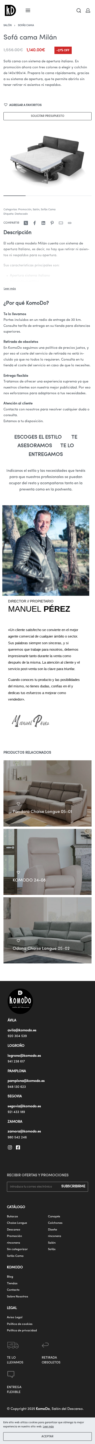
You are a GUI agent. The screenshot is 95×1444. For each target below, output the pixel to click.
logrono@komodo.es (24, 1056)
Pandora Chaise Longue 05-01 (42, 812)
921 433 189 (16, 1112)
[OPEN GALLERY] (47, 158)
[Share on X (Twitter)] (26, 223)
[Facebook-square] (18, 1147)
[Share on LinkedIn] (43, 223)
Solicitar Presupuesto (47, 116)
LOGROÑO (16, 1046)
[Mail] (61, 223)
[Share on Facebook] (35, 223)
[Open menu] (27, 10)
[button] (22, 105)
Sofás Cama (26, 25)
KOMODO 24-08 (29, 880)
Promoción (24, 209)
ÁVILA (12, 1020)
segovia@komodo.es (24, 1106)
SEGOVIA (15, 1096)
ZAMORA (15, 1122)
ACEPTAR (47, 1436)
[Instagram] (10, 1147)
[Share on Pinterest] (52, 223)
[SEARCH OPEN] (78, 10)
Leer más (48, 1427)
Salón (7, 25)
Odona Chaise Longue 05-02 (41, 949)
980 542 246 (17, 1137)
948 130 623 (17, 1087)
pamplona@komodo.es (26, 1081)
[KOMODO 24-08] (47, 862)
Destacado (21, 214)
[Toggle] (9, 288)
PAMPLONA (17, 1071)
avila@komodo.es (22, 1030)
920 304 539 (17, 1036)
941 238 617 (16, 1061)
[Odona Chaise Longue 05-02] (47, 930)
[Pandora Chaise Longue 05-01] (47, 793)
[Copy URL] (70, 223)
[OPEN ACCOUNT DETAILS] (88, 10)
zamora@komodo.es (24, 1131)
